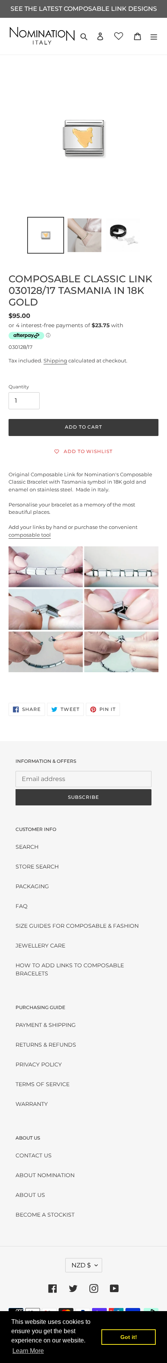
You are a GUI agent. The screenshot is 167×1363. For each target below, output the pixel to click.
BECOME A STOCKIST (45, 1214)
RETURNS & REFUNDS (46, 1044)
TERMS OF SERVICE (43, 1084)
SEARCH (27, 846)
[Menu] (154, 36)
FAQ (22, 906)
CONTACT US (34, 1155)
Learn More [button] (28, 1351)
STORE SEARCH (37, 866)
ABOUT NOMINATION (45, 1175)
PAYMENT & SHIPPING (46, 1024)
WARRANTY (32, 1103)
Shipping (55, 360)
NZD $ (81, 1265)
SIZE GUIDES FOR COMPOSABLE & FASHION (77, 925)
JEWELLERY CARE (40, 945)
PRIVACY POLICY (39, 1064)
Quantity (19, 387)
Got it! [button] (128, 1337)
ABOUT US (30, 1194)
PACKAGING (32, 886)
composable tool (30, 535)
